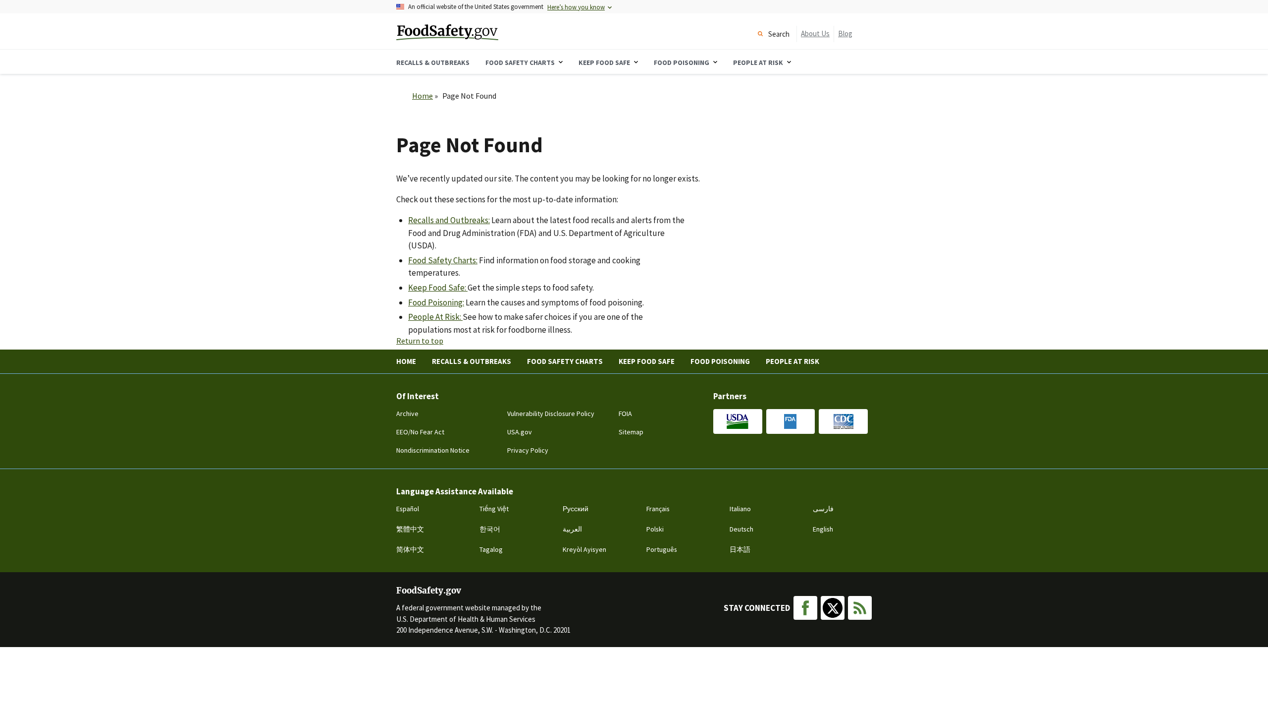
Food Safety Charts (565, 361)
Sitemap (631, 431)
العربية (572, 529)
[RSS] (860, 608)
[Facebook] (805, 608)
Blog (845, 33)
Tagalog (491, 549)
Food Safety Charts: (442, 260)
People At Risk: (435, 316)
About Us (815, 33)
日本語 (740, 549)
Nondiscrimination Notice (433, 450)
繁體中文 (410, 529)
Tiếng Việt (494, 508)
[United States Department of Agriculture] (737, 421)
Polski (655, 529)
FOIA (625, 413)
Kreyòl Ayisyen (584, 549)
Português (661, 549)
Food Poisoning (720, 361)
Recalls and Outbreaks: (449, 220)
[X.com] (833, 608)
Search (779, 34)
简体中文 (410, 549)
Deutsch (741, 529)
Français (658, 508)
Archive (407, 413)
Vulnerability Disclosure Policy (550, 413)
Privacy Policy (527, 450)
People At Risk (792, 361)
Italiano (740, 508)
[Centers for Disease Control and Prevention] (843, 421)
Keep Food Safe (647, 361)
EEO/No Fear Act (420, 431)
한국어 (489, 529)
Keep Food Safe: (438, 287)
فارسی (823, 508)
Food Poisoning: (436, 302)
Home (422, 96)
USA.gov (519, 431)
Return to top (419, 341)
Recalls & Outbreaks (471, 361)
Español (407, 508)
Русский (575, 508)
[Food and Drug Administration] (790, 421)
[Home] (474, 31)
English (823, 529)
